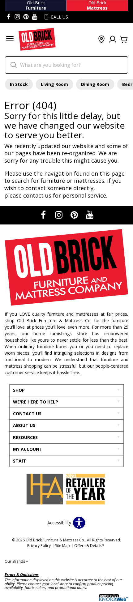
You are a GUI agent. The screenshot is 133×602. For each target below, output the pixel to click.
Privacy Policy (39, 545)
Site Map (62, 545)
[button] (10, 39)
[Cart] (123, 39)
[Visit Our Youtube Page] (90, 215)
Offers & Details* (89, 545)
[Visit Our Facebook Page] (43, 215)
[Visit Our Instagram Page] (59, 215)
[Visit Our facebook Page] (8, 17)
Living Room (54, 84)
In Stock (19, 84)
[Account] (112, 39)
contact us (37, 195)
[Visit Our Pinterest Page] (74, 215)
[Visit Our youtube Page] (34, 17)
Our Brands (16, 561)
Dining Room (95, 84)
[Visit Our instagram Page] (17, 17)
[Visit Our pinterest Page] (26, 17)
